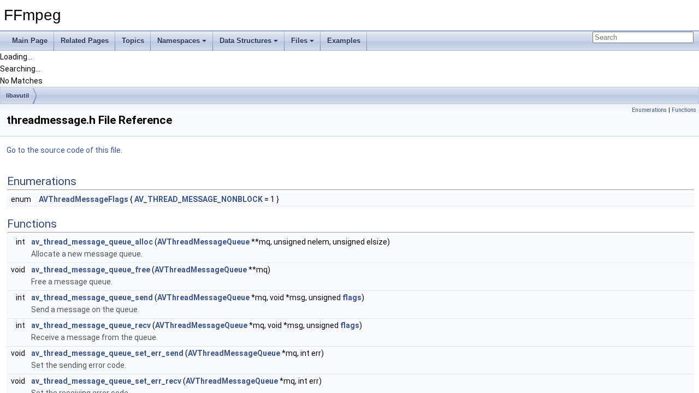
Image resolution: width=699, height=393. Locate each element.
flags (352, 297)
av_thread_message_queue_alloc (92, 241)
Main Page (30, 41)
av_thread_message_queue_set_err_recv (106, 381)
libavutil (17, 95)
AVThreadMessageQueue (203, 241)
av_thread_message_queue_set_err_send (107, 353)
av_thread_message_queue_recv (91, 325)
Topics (133, 41)
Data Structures (245, 41)
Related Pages (85, 41)
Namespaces (178, 41)
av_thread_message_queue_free (90, 269)
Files (299, 41)
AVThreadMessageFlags (83, 199)
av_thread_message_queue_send (92, 297)
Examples (343, 41)
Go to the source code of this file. (64, 150)
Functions (684, 110)
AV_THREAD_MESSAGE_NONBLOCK (198, 199)
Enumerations (649, 110)
